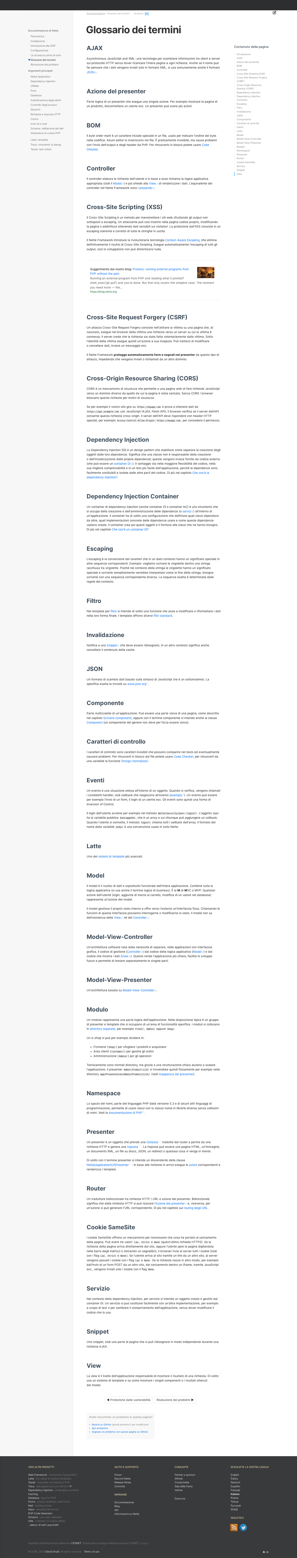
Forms (49, 1501)
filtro (114, 611)
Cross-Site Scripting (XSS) (251, 73)
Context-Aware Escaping (182, 240)
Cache (34, 118)
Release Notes (122, 1482)
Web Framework (52, 1474)
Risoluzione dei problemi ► (175, 1400)
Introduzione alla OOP (43, 45)
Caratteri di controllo (248, 123)
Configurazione (39, 50)
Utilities (35, 85)
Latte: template (39, 139)
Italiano (235, 1494)
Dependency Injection (43, 81)
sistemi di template (111, 856)
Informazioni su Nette (126, 1513)
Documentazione (96, 13)
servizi (187, 511)
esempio (176, 795)
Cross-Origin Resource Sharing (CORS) (249, 87)
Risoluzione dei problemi (45, 64)
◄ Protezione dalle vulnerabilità (128, 1400)
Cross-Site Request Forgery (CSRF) (252, 79)
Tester (49, 1482)
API (116, 1510)
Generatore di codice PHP (45, 133)
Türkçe (234, 1501)
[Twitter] (243, 1527)
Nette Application (41, 76)
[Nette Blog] (234, 1527)
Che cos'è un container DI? (130, 529)
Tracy (50, 1486)
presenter (146, 188)
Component (95, 722)
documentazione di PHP (125, 1112)
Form (33, 90)
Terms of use (91, 1551)
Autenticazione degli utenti (46, 100)
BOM (239, 65)
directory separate (102, 1029)
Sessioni (35, 109)
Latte (239, 131)
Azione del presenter (170, 1203)
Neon (43, 1509)
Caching (33, 1494)
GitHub (179, 1478)
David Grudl (52, 1551)
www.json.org (136, 684)
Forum (118, 1474)
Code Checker (183, 756)
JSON (91, 72)
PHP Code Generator (40, 1513)
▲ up (266, 1551)
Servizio (241, 166)
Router (240, 158)
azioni (193, 1165)
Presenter (242, 154)
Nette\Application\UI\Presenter (108, 1165)
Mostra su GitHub (101, 1424)
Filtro (239, 107)
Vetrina (179, 1490)
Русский (236, 1505)
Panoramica (37, 36)
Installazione (38, 41)
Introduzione (243, 54)
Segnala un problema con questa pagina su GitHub (120, 1431)
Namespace (243, 150)
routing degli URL (196, 1208)
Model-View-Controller (138, 990)
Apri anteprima (100, 1428)
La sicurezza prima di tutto (46, 55)
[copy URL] (104, 48)
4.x (146, 13)
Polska (234, 1497)
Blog (117, 1506)
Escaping (241, 103)
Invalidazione (244, 111)
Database (36, 95)
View (152, 183)
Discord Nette (122, 1478)
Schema (45, 1517)
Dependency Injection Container (248, 98)
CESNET (76, 1543)
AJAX (240, 58)
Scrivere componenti (117, 718)
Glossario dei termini (43, 59)
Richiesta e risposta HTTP (45, 114)
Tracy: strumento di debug (46, 144)
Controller (140, 917)
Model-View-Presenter (249, 142)
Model (117, 183)
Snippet (112, 645)
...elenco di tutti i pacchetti (43, 1524)
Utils (46, 1520)
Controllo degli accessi (44, 104)
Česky (234, 1478)
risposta (132, 1146)
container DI (122, 463)
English (235, 1474)
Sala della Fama (183, 1486)
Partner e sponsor (185, 1474)
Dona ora (180, 1498)
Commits (119, 1486)
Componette (182, 1482)
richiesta (152, 1142)
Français (235, 1490)
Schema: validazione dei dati (47, 128)
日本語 (234, 1509)
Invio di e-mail (39, 123)
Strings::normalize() (134, 761)
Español (235, 1486)
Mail (40, 1505)
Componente (244, 119)
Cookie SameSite (246, 162)
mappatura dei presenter (176, 1074)
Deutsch (235, 1482)
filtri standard (163, 615)
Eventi (240, 127)
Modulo (241, 146)
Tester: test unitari (41, 149)
